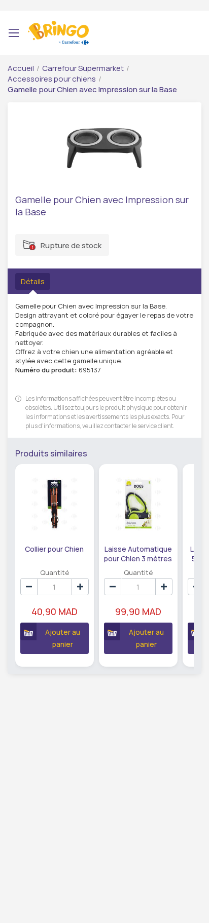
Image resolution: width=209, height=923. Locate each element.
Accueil (21, 68)
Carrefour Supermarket (83, 68)
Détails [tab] (33, 281)
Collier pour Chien (54, 549)
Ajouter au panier (62, 638)
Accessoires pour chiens (52, 78)
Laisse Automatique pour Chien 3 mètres (138, 553)
